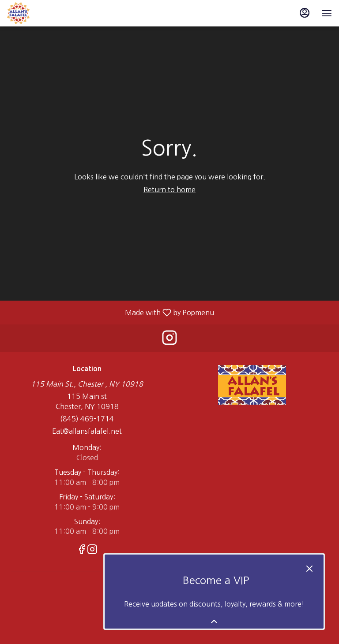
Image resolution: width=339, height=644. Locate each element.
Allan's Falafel (252, 385)
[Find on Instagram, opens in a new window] (169, 340)
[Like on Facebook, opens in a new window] (81, 550)
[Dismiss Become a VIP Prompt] (309, 568)
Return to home (169, 189)
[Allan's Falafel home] (47, 13)
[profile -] (304, 12)
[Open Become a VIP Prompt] (214, 621)
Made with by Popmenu (110, 312)
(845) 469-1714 (87, 418)
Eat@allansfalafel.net (87, 431)
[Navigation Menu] (326, 13)
